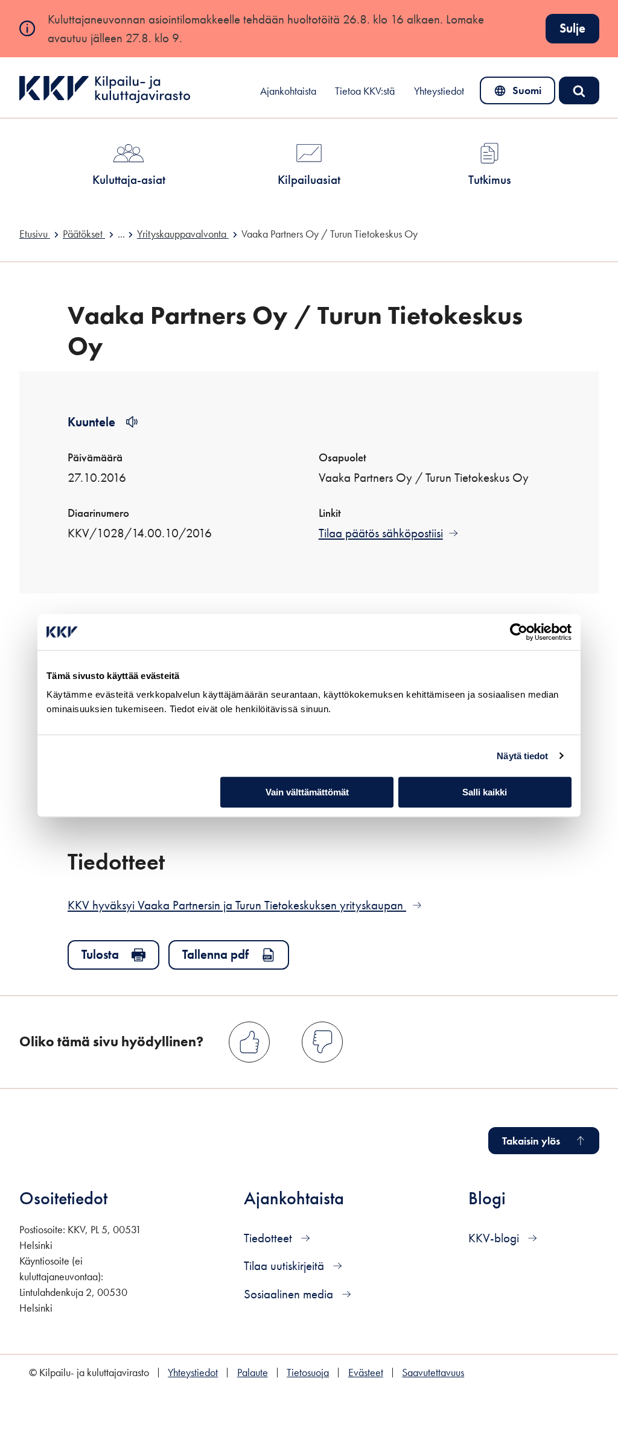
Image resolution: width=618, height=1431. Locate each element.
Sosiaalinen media (290, 1294)
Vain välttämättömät (307, 792)
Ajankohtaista (288, 91)
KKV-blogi (495, 1238)
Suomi (520, 93)
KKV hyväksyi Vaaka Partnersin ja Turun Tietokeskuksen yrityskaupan (244, 905)
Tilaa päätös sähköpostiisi (381, 533)
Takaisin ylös (531, 1141)
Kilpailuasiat (309, 179)
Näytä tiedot (522, 756)
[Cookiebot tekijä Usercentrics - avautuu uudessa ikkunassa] (519, 632)
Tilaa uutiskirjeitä (285, 1265)
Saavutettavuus (433, 1372)
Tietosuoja (308, 1372)
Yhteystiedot (439, 91)
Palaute (252, 1372)
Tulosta (100, 954)
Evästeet (365, 1372)
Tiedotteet (269, 1238)
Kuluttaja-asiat (128, 179)
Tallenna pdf (215, 954)
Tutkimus (489, 179)
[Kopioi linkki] (187, 860)
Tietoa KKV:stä (365, 91)
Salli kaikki (484, 792)
